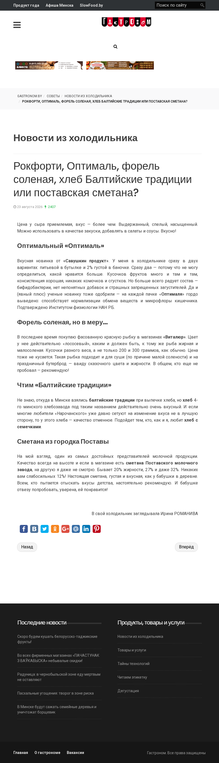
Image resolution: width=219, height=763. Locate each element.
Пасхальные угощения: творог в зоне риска (55, 693)
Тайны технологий (134, 664)
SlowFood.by (91, 5)
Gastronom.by (29, 96)
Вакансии (75, 752)
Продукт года (26, 5)
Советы (53, 96)
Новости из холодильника (88, 96)
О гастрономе (47, 752)
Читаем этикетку (132, 677)
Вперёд (186, 546)
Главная (20, 752)
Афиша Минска (59, 5)
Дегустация (128, 691)
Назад (27, 546)
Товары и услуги (132, 650)
